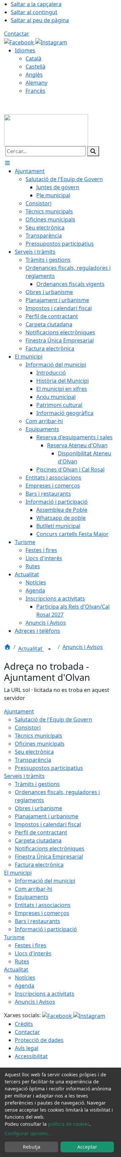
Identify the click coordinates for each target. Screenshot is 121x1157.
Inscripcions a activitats (44, 993)
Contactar (16, 33)
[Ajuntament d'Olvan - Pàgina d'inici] (46, 129)
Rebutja (31, 1147)
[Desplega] (49, 649)
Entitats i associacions (43, 905)
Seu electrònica (34, 751)
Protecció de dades (39, 1040)
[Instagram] (51, 41)
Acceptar (87, 1147)
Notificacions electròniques (49, 848)
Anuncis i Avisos (83, 647)
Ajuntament (19, 711)
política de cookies (68, 1124)
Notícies (25, 977)
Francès (35, 90)
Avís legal (26, 1048)
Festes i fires (30, 945)
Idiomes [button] (25, 50)
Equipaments (31, 897)
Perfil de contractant (41, 832)
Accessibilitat (31, 1056)
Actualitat (31, 649)
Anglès (34, 74)
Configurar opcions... (28, 1133)
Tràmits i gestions (37, 784)
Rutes (22, 961)
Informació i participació (46, 929)
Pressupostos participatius (49, 768)
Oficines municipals (40, 743)
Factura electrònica (39, 864)
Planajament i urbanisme (46, 816)
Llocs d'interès (33, 953)
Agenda (24, 985)
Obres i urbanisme (38, 808)
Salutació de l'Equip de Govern (53, 719)
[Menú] (7, 163)
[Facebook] (19, 41)
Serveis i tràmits (24, 776)
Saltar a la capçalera (36, 4)
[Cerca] (93, 151)
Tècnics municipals (38, 735)
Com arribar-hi (33, 889)
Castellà (35, 66)
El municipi (18, 872)
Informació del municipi (45, 880)
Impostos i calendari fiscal (48, 824)
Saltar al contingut (34, 12)
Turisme (14, 937)
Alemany (36, 82)
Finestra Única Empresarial (49, 856)
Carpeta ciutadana (38, 840)
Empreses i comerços (42, 913)
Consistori (28, 727)
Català (33, 58)
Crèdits (24, 1024)
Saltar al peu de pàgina (40, 20)
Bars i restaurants (37, 921)
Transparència (33, 759)
